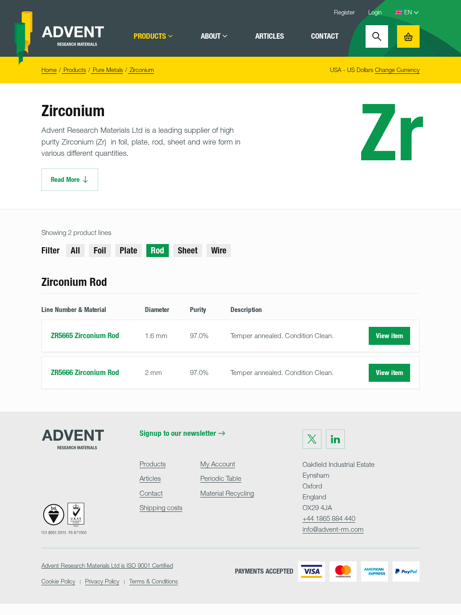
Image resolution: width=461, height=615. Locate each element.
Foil (100, 250)
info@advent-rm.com (333, 529)
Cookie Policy (58, 581)
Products (150, 36)
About (211, 36)
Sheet (188, 250)
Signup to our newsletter (178, 433)
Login (375, 12)
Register (344, 12)
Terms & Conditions (153, 581)
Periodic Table (220, 478)
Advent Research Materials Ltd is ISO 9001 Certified (107, 565)
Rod (157, 250)
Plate (128, 250)
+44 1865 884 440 (329, 518)
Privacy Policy (102, 581)
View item (389, 336)
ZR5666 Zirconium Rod (85, 372)
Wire (218, 250)
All (75, 250)
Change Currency (397, 69)
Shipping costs (161, 507)
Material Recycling (227, 493)
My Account (217, 464)
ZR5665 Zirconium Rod (85, 335)
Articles (269, 36)
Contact (325, 36)
